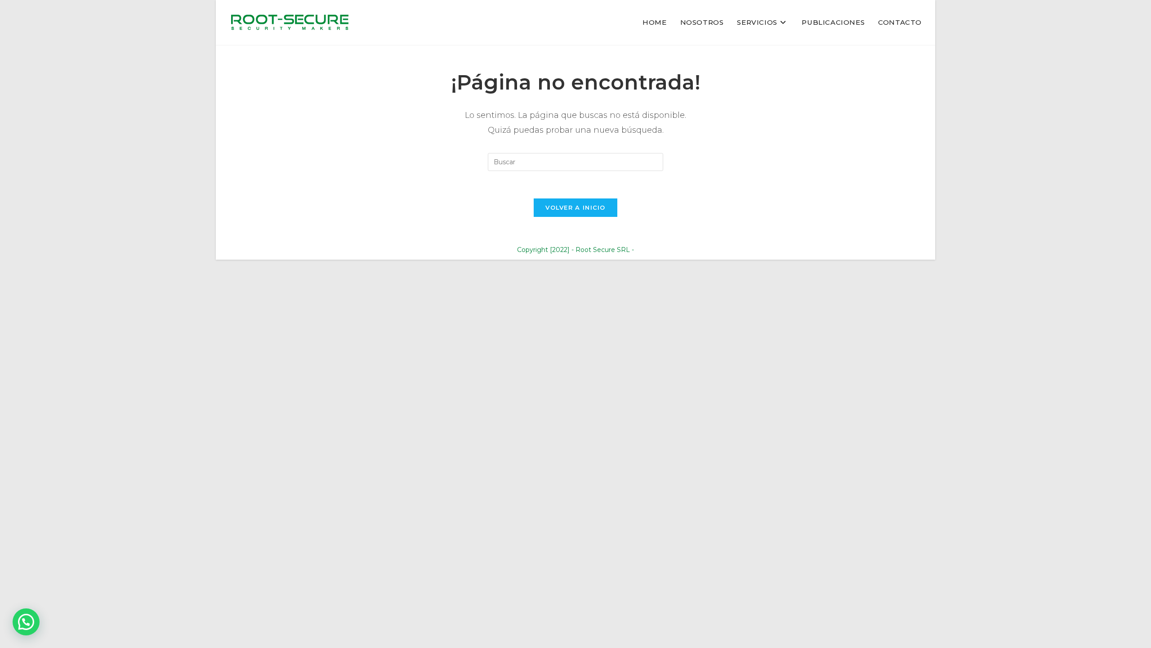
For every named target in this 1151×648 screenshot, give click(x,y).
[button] (26, 621)
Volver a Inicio (575, 207)
